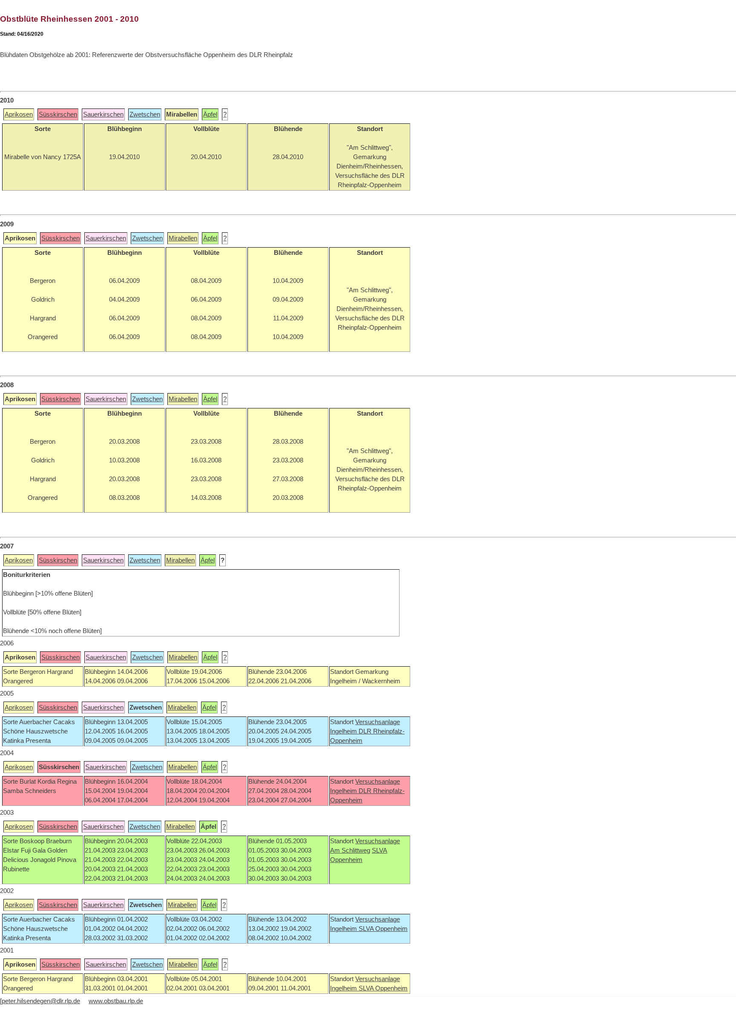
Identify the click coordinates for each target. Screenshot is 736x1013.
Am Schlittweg (350, 850)
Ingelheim (344, 731)
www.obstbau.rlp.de (116, 1001)
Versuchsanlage (377, 722)
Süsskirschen (58, 114)
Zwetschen (144, 114)
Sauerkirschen (103, 114)
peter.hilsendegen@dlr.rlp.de (41, 1001)
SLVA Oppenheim (383, 928)
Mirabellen (183, 238)
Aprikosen (19, 114)
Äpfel (210, 114)
